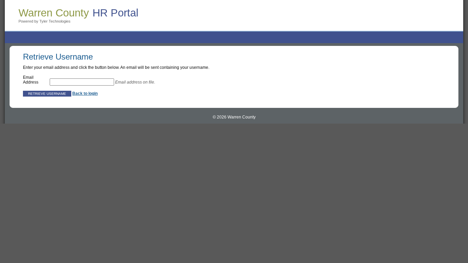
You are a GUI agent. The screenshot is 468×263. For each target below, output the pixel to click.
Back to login (85, 93)
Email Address (30, 80)
